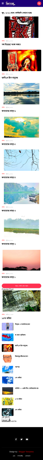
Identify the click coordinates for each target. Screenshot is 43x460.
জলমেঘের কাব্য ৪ (9, 177)
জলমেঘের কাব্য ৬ (9, 110)
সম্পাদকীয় (20, 456)
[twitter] (21, 439)
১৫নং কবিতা (6, 318)
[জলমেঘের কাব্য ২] (21, 226)
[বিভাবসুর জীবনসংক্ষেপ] (7, 359)
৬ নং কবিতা (18, 399)
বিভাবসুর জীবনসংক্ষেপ (21, 356)
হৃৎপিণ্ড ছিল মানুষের (10, 77)
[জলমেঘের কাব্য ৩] (21, 193)
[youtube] (27, 439)
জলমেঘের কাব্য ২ (9, 243)
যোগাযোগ (27, 456)
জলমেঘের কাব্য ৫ (9, 144)
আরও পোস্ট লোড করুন (21, 286)
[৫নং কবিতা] (7, 412)
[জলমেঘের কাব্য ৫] (21, 127)
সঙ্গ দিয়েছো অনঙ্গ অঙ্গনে (11, 44)
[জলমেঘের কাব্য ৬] (21, 93)
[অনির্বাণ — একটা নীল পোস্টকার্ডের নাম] (7, 391)
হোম (14, 456)
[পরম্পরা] (7, 369)
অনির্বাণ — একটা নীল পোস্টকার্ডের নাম (26, 388)
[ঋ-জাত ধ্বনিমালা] (7, 337)
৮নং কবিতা (18, 377)
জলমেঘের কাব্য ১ (9, 277)
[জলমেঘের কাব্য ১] (21, 260)
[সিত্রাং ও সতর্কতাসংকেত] (7, 326)
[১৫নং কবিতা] (21, 300)
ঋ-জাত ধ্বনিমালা (20, 335)
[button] (2, 3)
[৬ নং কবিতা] (7, 401)
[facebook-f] (16, 439)
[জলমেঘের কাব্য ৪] (21, 160)
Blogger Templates (26, 452)
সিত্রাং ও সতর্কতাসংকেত (22, 324)
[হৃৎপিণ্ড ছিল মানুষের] (21, 60)
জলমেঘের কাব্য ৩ (9, 210)
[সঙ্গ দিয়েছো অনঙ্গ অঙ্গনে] (21, 27)
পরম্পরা (17, 367)
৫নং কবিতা (18, 409)
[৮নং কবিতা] (7, 380)
